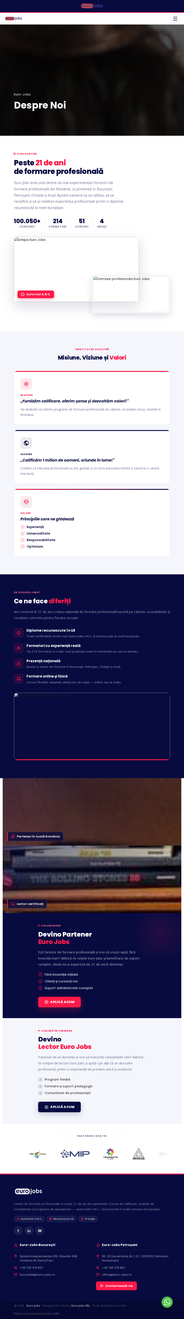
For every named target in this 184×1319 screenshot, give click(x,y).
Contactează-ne (119, 1286)
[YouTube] (39, 1230)
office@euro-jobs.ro (117, 1274)
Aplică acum (62, 1002)
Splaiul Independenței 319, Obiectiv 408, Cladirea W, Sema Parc (49, 1258)
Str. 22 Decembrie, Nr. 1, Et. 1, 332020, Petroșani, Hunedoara (135, 1258)
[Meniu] (175, 18)
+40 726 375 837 (31, 1268)
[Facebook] (18, 1230)
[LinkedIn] (29, 1230)
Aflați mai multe (57, 1294)
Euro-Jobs (22, 94)
